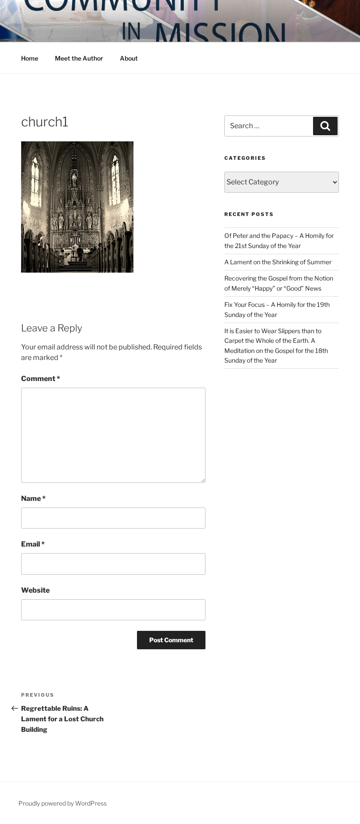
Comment (40, 378)
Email (33, 544)
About (129, 58)
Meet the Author (79, 58)
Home (29, 58)
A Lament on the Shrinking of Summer (277, 262)
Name (33, 498)
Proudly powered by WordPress (62, 803)
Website (35, 590)
